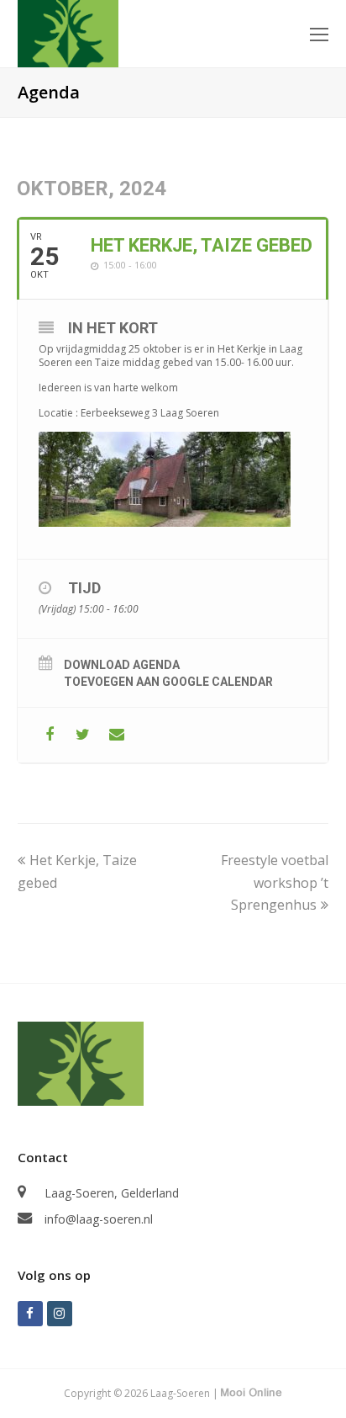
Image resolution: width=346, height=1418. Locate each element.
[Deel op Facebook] (49, 735)
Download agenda (122, 665)
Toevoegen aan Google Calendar (168, 681)
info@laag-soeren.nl (99, 1219)
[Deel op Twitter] (82, 735)
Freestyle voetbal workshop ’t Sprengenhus (274, 882)
